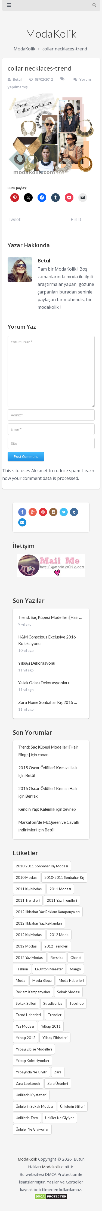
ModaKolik (51, 33)
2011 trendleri (28, 900)
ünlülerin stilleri (72, 1106)
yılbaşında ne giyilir (31, 1072)
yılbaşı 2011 (51, 1026)
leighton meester (49, 969)
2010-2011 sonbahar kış (64, 877)
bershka (57, 957)
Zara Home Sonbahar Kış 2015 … (47, 702)
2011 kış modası (29, 889)
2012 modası (26, 946)
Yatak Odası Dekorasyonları (43, 682)
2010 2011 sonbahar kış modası (42, 866)
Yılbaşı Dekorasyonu (36, 663)
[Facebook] (22, 512)
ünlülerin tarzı (27, 1118)
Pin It (76, 219)
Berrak (31, 796)
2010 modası (26, 877)
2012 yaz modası (30, 957)
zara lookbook (28, 1083)
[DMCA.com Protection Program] (51, 1198)
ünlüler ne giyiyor (59, 1118)
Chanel (75, 957)
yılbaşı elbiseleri (54, 1038)
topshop (76, 1003)
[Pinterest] (43, 512)
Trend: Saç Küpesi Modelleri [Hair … (50, 617)
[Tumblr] (74, 512)
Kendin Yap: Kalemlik (36, 809)
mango (75, 969)
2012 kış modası (29, 935)
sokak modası (68, 992)
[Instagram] (53, 512)
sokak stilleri (26, 1003)
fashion (22, 969)
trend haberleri (28, 1015)
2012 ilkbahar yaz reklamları (39, 923)
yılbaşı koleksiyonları (32, 1060)
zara (57, 1072)
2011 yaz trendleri (62, 900)
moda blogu (42, 980)
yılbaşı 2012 (25, 1038)
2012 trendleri (56, 946)
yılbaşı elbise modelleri (34, 1049)
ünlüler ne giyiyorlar (32, 1129)
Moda (20, 980)
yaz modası (25, 1026)
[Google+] (33, 512)
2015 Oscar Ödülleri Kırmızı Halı (47, 767)
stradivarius (52, 1003)
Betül (17, 79)
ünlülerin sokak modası (34, 1106)
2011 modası (60, 889)
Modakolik (51, 1166)
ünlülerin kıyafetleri (31, 1095)
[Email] (22, 522)
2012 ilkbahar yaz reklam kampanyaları (48, 912)
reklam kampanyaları (33, 992)
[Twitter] (64, 512)
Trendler (54, 1015)
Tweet (14, 219)
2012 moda (59, 935)
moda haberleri (71, 980)
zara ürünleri (57, 1083)
